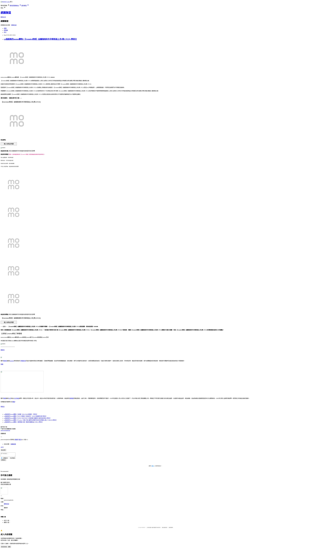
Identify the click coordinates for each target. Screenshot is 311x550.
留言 (20, 439)
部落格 (6, 30)
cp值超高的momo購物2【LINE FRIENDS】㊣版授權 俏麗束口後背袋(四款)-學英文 (27, 418)
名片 (5, 32)
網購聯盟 (6, 12)
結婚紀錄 (13, 444)
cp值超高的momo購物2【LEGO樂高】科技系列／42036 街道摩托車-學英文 (25, 416)
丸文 (9, 398)
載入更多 (3, 450)
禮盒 (13, 401)
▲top (2, 447)
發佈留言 (3, 460)
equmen (12, 361)
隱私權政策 (164, 527)
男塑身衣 (23, 361)
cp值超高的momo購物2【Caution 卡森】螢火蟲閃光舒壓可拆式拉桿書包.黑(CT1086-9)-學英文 (30, 420)
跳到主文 (3, 17)
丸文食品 (16, 398)
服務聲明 (171, 527)
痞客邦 (16, 439)
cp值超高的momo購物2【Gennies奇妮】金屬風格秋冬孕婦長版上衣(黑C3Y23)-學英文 (40, 39)
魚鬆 (2, 364)
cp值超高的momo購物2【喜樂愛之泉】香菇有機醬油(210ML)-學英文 (23, 422)
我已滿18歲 (4, 546)
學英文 (3, 406)
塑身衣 (3, 350)
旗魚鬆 (72, 398)
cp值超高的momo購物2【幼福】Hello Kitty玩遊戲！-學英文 (20, 414)
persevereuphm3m (5, 430)
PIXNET (143, 527)
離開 (9, 546)
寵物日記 (14, 25)
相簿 (5, 28)
